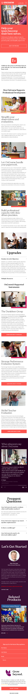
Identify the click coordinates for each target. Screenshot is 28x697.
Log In (20, 3)
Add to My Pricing (14, 45)
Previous (2, 487)
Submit (4, 660)
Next (4, 487)
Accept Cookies (14, 688)
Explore (3, 633)
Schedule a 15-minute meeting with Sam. (12, 586)
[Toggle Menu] (26, 3)
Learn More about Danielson (14, 334)
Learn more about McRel (14, 431)
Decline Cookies (14, 693)
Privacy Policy (4, 684)
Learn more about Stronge (14, 383)
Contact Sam (5, 589)
